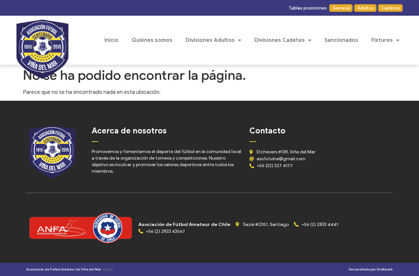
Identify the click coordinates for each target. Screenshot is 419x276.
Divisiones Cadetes (279, 40)
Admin (108, 269)
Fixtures (382, 40)
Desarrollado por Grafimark (371, 269)
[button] (307, 8)
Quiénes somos (152, 40)
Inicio (111, 40)
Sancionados (341, 40)
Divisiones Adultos (210, 40)
